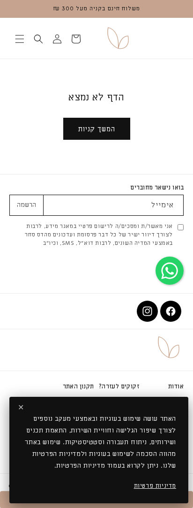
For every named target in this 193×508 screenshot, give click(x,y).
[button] (76, 39)
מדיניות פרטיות (155, 486)
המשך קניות (96, 129)
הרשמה (26, 205)
